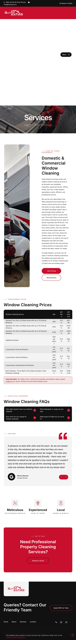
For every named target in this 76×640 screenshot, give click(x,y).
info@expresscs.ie (10, 4)
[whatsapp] (61, 622)
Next (66, 477)
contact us (9, 381)
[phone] (56, 622)
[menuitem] (8, 622)
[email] (66, 622)
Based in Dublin (66, 3)
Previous (61, 477)
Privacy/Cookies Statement (15, 637)
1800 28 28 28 (11, 2)
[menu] (66, 54)
